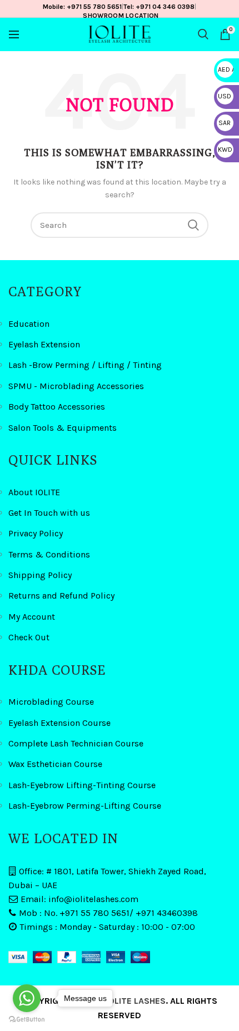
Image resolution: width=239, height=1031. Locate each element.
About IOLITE (34, 492)
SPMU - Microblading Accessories (76, 386)
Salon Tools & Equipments (62, 427)
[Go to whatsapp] (27, 998)
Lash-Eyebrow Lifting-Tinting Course (82, 785)
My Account (31, 616)
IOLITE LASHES (136, 1000)
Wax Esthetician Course (55, 764)
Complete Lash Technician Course (75, 743)
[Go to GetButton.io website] (26, 1019)
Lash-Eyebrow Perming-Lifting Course (84, 805)
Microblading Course (51, 701)
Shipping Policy (40, 575)
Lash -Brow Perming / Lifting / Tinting (85, 365)
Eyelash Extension (44, 344)
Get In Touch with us (49, 512)
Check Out (28, 637)
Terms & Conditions (49, 554)
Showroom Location (120, 15)
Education (28, 323)
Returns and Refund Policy (61, 595)
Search (193, 225)
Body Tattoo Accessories (56, 406)
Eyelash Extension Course (59, 723)
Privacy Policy (35, 533)
